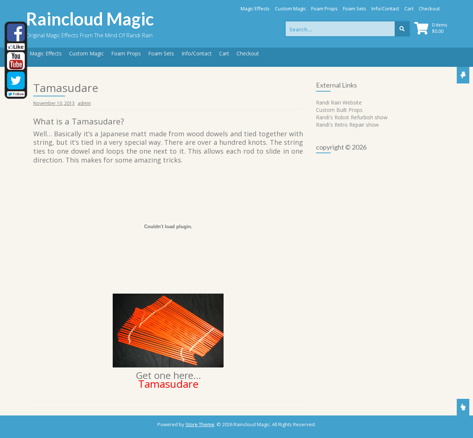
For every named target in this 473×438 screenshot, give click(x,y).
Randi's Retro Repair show (347, 124)
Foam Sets (354, 8)
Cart (409, 8)
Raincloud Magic (90, 18)
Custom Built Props (339, 109)
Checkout (429, 8)
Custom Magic (290, 8)
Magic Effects (255, 8)
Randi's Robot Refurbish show (352, 117)
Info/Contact (385, 8)
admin (84, 103)
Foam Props (324, 8)
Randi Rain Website (339, 102)
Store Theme (200, 424)
